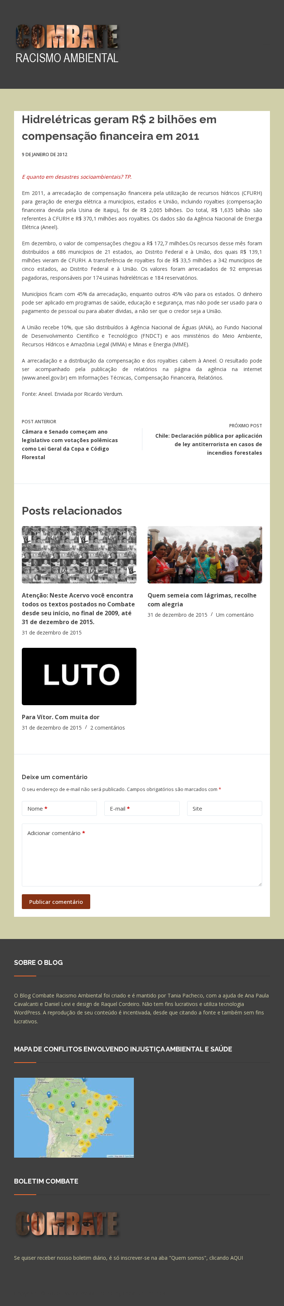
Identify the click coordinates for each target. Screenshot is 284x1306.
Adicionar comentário (56, 833)
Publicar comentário (56, 901)
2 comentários (107, 727)
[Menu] (266, 44)
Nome (37, 808)
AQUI (236, 1257)
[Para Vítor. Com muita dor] (79, 676)
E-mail (120, 808)
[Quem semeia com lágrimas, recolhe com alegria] (205, 554)
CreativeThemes (144, 1293)
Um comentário (235, 614)
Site (197, 808)
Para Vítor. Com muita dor (60, 717)
